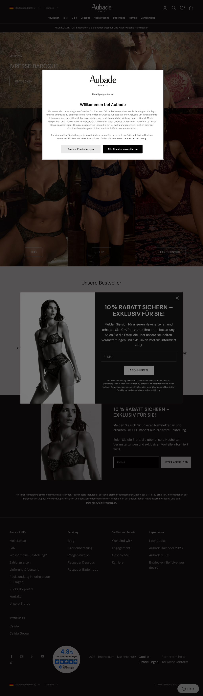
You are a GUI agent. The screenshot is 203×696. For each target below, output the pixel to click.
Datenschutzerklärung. (135, 138)
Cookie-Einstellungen (81, 149)
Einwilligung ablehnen (102, 94)
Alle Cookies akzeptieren (123, 149)
